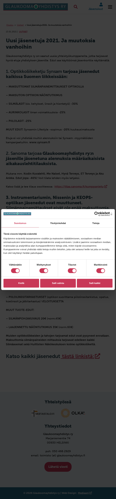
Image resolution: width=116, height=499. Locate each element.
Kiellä (21, 283)
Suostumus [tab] (20, 223)
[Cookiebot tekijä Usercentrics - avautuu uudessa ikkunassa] (99, 213)
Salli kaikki (94, 283)
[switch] (43, 270)
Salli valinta (58, 283)
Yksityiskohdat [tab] (58, 223)
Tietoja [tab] (96, 223)
